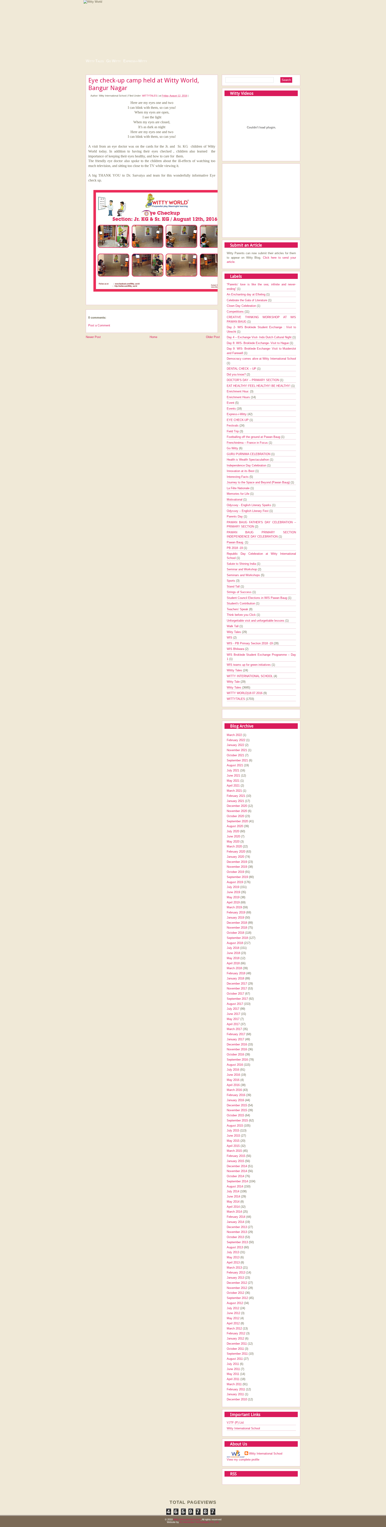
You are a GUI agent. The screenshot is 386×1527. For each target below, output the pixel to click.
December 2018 (237, 922)
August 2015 (235, 1125)
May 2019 (233, 897)
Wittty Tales (235, 670)
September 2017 (237, 998)
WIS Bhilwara (236, 649)
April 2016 (233, 1085)
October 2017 (235, 993)
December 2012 (237, 1282)
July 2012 (233, 1308)
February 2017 (236, 1034)
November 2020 (237, 811)
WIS (230, 637)
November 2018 (237, 927)
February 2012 (236, 1333)
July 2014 (233, 1191)
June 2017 (233, 1014)
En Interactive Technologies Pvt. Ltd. (199, 1522)
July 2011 (233, 1364)
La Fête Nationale (238, 488)
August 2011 (235, 1358)
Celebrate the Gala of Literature (247, 300)
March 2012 (234, 1328)
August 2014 (235, 1186)
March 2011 (234, 1384)
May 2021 (233, 780)
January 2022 (235, 745)
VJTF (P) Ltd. (235, 1422)
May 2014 (233, 1201)
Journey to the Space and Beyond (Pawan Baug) (259, 482)
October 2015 (235, 1115)
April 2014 (233, 1206)
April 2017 (233, 1024)
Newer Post (93, 337)
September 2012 (237, 1298)
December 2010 (237, 1399)
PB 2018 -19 (235, 548)
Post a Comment (99, 325)
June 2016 (233, 1074)
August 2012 (235, 1303)
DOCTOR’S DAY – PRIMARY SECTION (253, 380)
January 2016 (235, 1100)
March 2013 (234, 1267)
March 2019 (234, 907)
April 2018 (233, 963)
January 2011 (235, 1394)
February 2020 (236, 851)
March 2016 (234, 1090)
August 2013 (235, 1247)
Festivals (233, 425)
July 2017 (233, 1008)
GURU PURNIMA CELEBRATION (249, 454)
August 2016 (235, 1064)
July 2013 (233, 1252)
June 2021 (233, 775)
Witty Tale (234, 681)
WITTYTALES (149, 95)
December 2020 (237, 806)
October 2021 (235, 755)
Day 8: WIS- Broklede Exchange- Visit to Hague (258, 343)
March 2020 (234, 846)
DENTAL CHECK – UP (242, 368)
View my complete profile (243, 1459)
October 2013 (235, 1237)
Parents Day (235, 516)
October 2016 (235, 1054)
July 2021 (233, 770)
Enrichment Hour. (238, 391)
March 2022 (234, 735)
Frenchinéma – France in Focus (248, 442)
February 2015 (236, 1156)
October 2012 (235, 1292)
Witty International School (243, 1428)
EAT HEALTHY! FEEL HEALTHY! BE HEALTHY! (259, 385)
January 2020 (235, 856)
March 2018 (234, 968)
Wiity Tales (234, 632)
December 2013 (237, 1227)
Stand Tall (234, 586)
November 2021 (237, 750)
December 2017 (237, 983)
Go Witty (113, 61)
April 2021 (233, 785)
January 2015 (235, 1161)
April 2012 (233, 1323)
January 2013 (235, 1277)
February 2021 (236, 796)
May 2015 (233, 1140)
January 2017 (235, 1039)
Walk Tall (233, 626)
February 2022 (236, 740)
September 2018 (237, 938)
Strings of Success (239, 592)
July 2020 (233, 831)
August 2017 (235, 1004)
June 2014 (233, 1196)
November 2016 (237, 1049)
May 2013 (233, 1257)
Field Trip (233, 431)
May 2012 (233, 1318)
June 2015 (233, 1135)
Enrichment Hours (239, 397)
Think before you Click (242, 614)
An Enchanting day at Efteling (246, 294)
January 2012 (235, 1338)
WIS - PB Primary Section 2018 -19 (250, 643)
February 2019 (236, 912)
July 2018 (233, 948)
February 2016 (236, 1095)
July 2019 (233, 887)
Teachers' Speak (238, 609)
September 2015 (237, 1120)
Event (231, 402)
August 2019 (235, 882)
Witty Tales (95, 61)
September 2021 (237, 760)
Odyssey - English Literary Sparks (249, 505)
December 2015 (237, 1105)
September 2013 (237, 1242)
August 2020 (235, 826)
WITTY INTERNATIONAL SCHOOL (250, 676)
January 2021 (235, 801)
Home (153, 337)
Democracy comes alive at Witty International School (261, 358)
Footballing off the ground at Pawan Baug (254, 437)
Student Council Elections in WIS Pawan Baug (257, 598)
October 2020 (235, 816)
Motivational (235, 499)
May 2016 (233, 1080)
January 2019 (235, 917)
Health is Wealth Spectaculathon (248, 459)
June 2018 (233, 953)
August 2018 (235, 943)
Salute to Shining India (242, 563)
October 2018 (235, 932)
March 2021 (234, 790)
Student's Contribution (241, 603)
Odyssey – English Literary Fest (248, 511)
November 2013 (237, 1232)
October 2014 (235, 1176)
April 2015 (233, 1146)
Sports (231, 580)
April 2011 (233, 1379)
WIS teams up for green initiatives (249, 664)
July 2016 (233, 1069)
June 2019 (233, 892)
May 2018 (233, 958)
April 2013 (233, 1262)
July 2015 (233, 1130)
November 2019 (237, 866)
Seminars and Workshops (244, 575)
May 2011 (233, 1374)
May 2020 (233, 841)
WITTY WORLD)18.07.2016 (245, 693)
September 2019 (237, 877)
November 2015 (237, 1110)
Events (232, 408)
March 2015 (234, 1150)
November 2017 (237, 988)
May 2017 (233, 1019)
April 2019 (233, 902)
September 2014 (237, 1181)
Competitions (236, 311)
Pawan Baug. (236, 542)
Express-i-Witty (135, 61)
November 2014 (237, 1171)
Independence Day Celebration (247, 465)
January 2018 (235, 978)
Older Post (213, 337)
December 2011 (237, 1343)
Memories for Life (238, 493)
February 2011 (236, 1389)
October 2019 (235, 872)
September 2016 (237, 1059)
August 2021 (235, 765)
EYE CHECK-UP (238, 420)
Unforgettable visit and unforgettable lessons (256, 620)
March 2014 (234, 1211)
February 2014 (236, 1216)
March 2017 (234, 1029)
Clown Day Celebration (242, 305)
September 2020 (237, 821)
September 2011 (237, 1353)
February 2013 (236, 1272)
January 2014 (235, 1222)
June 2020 (233, 836)
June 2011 (233, 1369)
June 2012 (233, 1313)
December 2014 (237, 1166)
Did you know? (237, 374)
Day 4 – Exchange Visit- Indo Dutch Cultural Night (259, 337)
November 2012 (237, 1288)
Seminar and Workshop (242, 569)
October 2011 (235, 1348)
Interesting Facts (238, 476)
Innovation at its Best (241, 471)
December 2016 (237, 1044)
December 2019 (237, 861)
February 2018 (236, 973)
